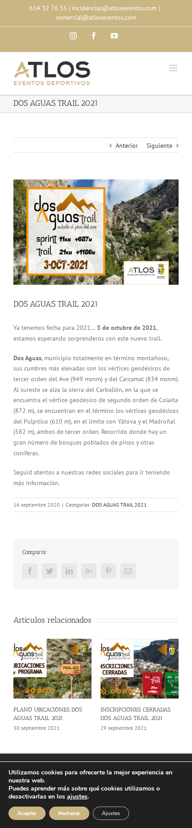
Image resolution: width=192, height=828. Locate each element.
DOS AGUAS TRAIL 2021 (119, 504)
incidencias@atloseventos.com (114, 8)
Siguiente (159, 145)
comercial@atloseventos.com (96, 17)
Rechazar (69, 813)
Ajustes (111, 813)
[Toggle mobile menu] (174, 68)
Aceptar (27, 813)
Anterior (127, 145)
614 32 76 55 (48, 8)
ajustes (77, 797)
